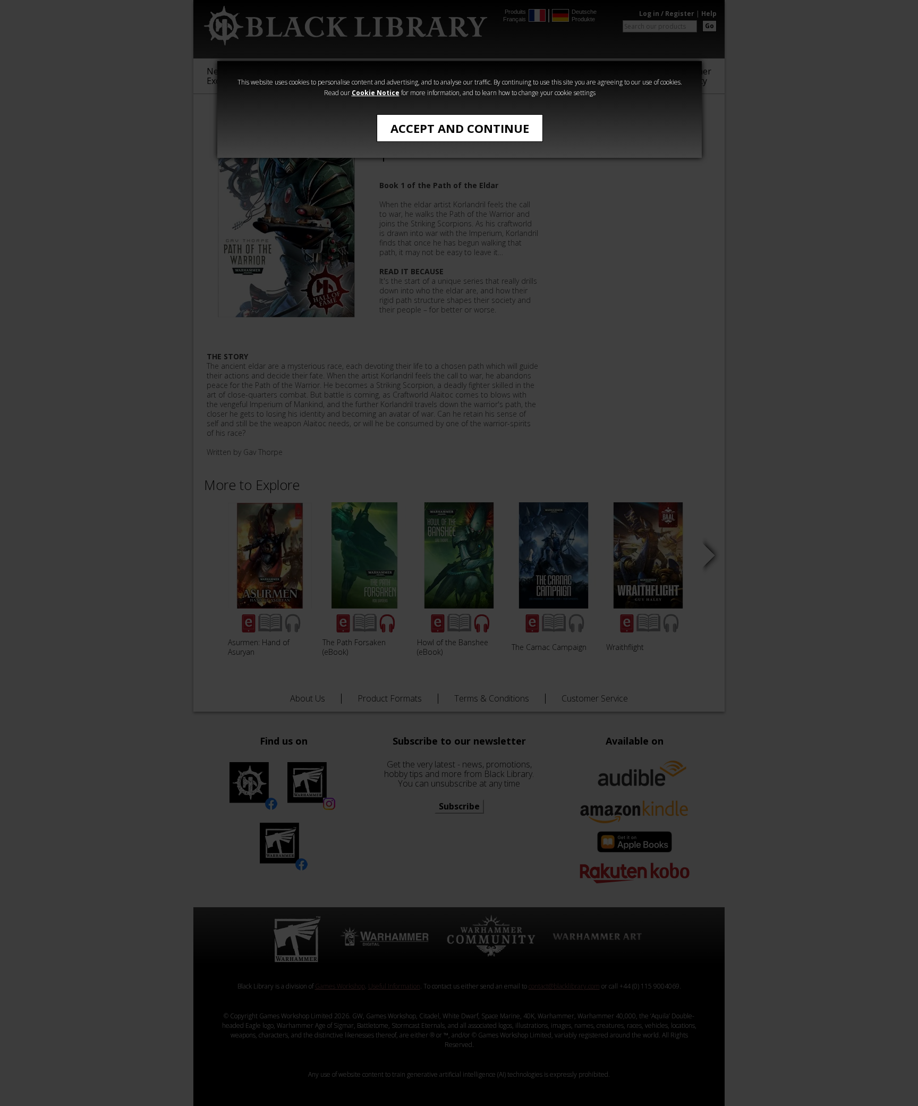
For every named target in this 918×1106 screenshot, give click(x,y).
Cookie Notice (376, 92)
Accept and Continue (459, 128)
